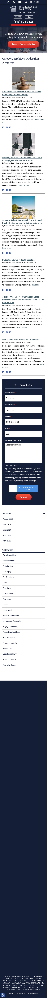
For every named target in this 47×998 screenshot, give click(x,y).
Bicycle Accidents (10, 555)
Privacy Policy (32, 993)
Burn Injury (7, 572)
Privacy (25, 489)
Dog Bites (7, 588)
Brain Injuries (8, 566)
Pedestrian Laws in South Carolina (18, 260)
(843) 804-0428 (23, 21)
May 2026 (7, 535)
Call (14, 2)
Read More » (24, 185)
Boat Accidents (9, 561)
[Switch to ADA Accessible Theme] (3, 995)
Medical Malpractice (11, 615)
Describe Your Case (13, 440)
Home (8, 2)
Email (20, 2)
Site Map (12, 993)
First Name (10, 393)
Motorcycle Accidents (12, 621)
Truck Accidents (9, 659)
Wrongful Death (9, 665)
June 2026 (7, 530)
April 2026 (7, 541)
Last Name (10, 405)
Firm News (7, 599)
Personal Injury (9, 637)
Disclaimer (21, 993)
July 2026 (7, 524)
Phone (8, 416)
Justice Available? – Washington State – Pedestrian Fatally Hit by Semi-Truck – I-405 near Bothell (23, 300)
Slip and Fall (7, 648)
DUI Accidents (8, 594)
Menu (36, 2)
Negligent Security (10, 626)
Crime (5, 583)
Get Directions (23, 858)
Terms (29, 489)
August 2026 (8, 519)
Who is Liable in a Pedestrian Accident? (20, 339)
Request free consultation (23, 44)
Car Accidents (8, 577)
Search (26, 2)
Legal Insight (8, 610)
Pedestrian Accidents (11, 632)
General (6, 605)
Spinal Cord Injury (10, 654)
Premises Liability (10, 643)
